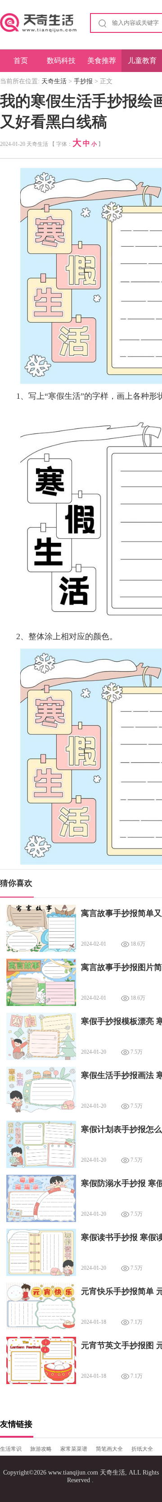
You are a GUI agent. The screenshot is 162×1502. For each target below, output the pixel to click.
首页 (21, 60)
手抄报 (83, 81)
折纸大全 (142, 1449)
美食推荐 (101, 60)
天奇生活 (54, 81)
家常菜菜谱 (73, 1449)
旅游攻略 (41, 1449)
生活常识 (11, 1449)
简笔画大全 (109, 1449)
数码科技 (61, 60)
